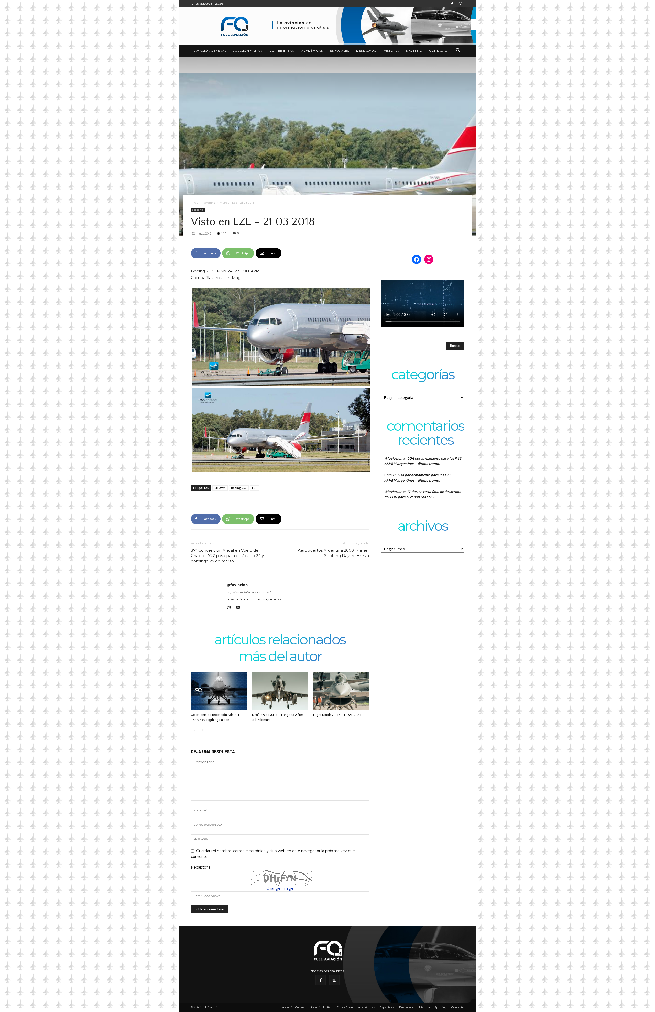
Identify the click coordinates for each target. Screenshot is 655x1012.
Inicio (195, 202)
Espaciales (339, 50)
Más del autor (280, 657)
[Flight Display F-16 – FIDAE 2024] (341, 691)
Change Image (279, 888)
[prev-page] (194, 730)
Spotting (414, 50)
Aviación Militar (247, 50)
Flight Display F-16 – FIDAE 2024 (337, 715)
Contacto (438, 50)
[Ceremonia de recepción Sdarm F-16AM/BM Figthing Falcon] (219, 691)
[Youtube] (240, 608)
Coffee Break (281, 50)
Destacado (366, 50)
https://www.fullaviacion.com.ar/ (248, 592)
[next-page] (202, 730)
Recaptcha (200, 867)
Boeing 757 (238, 488)
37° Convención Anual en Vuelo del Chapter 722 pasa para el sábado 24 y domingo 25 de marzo (227, 555)
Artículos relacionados (279, 640)
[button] (458, 51)
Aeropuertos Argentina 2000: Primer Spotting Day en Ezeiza (333, 553)
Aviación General (210, 50)
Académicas (312, 50)
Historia (391, 50)
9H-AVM (220, 488)
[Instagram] (460, 3)
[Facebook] (452, 3)
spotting (209, 202)
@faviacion (237, 584)
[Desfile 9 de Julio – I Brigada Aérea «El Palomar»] (280, 691)
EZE (254, 488)
